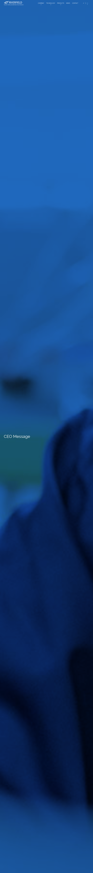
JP (83, 3)
